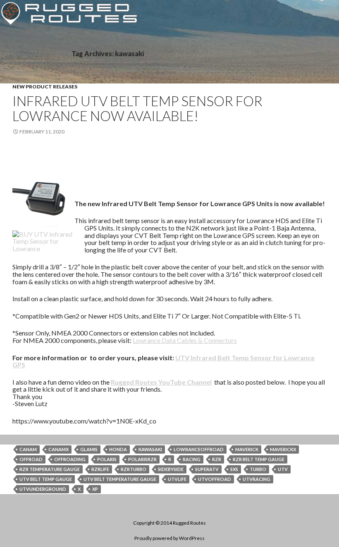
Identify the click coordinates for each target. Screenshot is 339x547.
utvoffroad (214, 479)
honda (118, 449)
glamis (89, 449)
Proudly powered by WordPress (169, 538)
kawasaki (150, 449)
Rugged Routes (189, 523)
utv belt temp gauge (45, 479)
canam (28, 449)
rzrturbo (133, 469)
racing (192, 459)
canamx (58, 449)
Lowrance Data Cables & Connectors (185, 340)
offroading (70, 459)
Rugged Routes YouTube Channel (161, 382)
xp (95, 489)
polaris (107, 459)
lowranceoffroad (199, 449)
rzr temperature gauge (49, 469)
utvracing (256, 479)
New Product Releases (44, 86)
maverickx (283, 449)
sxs (234, 469)
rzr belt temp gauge (258, 459)
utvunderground (42, 489)
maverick (246, 449)
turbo (258, 469)
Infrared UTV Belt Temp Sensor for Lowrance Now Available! (137, 108)
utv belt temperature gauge (120, 479)
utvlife (177, 479)
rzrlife (100, 469)
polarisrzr (142, 459)
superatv (207, 469)
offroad (31, 459)
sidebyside (171, 469)
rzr (216, 459)
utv (283, 469)
